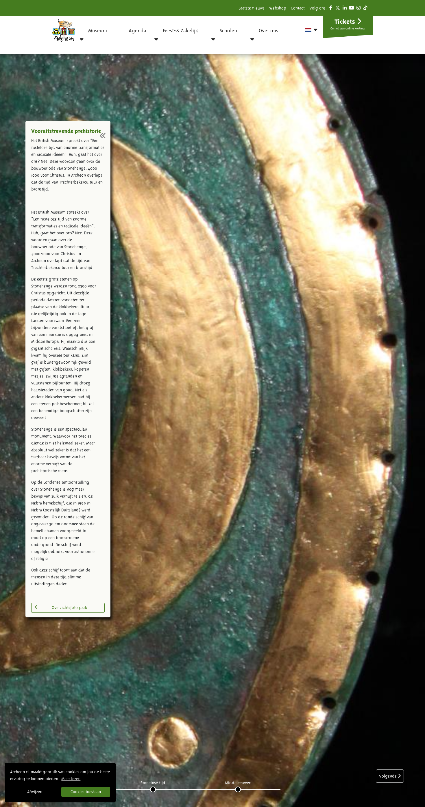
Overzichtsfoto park (69, 607)
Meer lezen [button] (70, 778)
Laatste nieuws (252, 8)
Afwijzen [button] (34, 791)
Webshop (277, 8)
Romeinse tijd (153, 782)
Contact (298, 8)
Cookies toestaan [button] (86, 791)
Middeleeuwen (238, 782)
